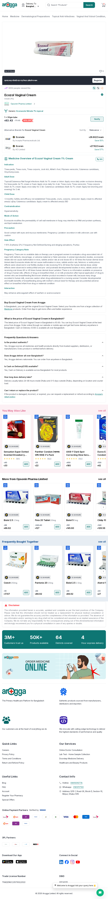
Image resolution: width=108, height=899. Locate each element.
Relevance (94, 130)
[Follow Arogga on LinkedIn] (61, 862)
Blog (4, 783)
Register (98, 80)
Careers (5, 750)
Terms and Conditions (11, 758)
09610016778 (76, 783)
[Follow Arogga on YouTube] (78, 862)
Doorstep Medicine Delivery (71, 758)
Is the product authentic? (16, 342)
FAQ (4, 787)
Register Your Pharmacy (12, 795)
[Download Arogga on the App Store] (21, 861)
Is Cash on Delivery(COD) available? (21, 366)
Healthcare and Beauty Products (73, 763)
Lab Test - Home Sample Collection (74, 754)
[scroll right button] (103, 441)
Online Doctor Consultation (70, 750)
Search (89, 5)
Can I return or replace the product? (21, 390)
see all (102, 410)
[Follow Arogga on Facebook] (67, 862)
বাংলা (100, 159)
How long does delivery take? (18, 377)
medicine (8, 309)
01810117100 (78, 787)
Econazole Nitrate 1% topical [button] (29, 111)
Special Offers (8, 800)
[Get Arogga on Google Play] (7, 861)
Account (5, 791)
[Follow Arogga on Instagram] (72, 862)
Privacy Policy (8, 754)
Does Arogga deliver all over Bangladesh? (23, 356)
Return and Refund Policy (13, 763)
